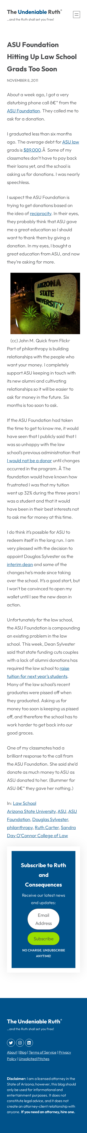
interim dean (20, 564)
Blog (22, 1052)
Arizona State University (31, 811)
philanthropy (20, 827)
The (12, 11)
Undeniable (32, 11)
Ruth (54, 11)
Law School (24, 803)
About (12, 1052)
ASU (62, 811)
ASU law (70, 142)
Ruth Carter (47, 827)
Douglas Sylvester (50, 819)
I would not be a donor (29, 460)
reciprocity (40, 213)
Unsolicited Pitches (34, 1058)
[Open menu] (76, 14)
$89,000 (32, 150)
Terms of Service (42, 1052)
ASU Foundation (23, 111)
